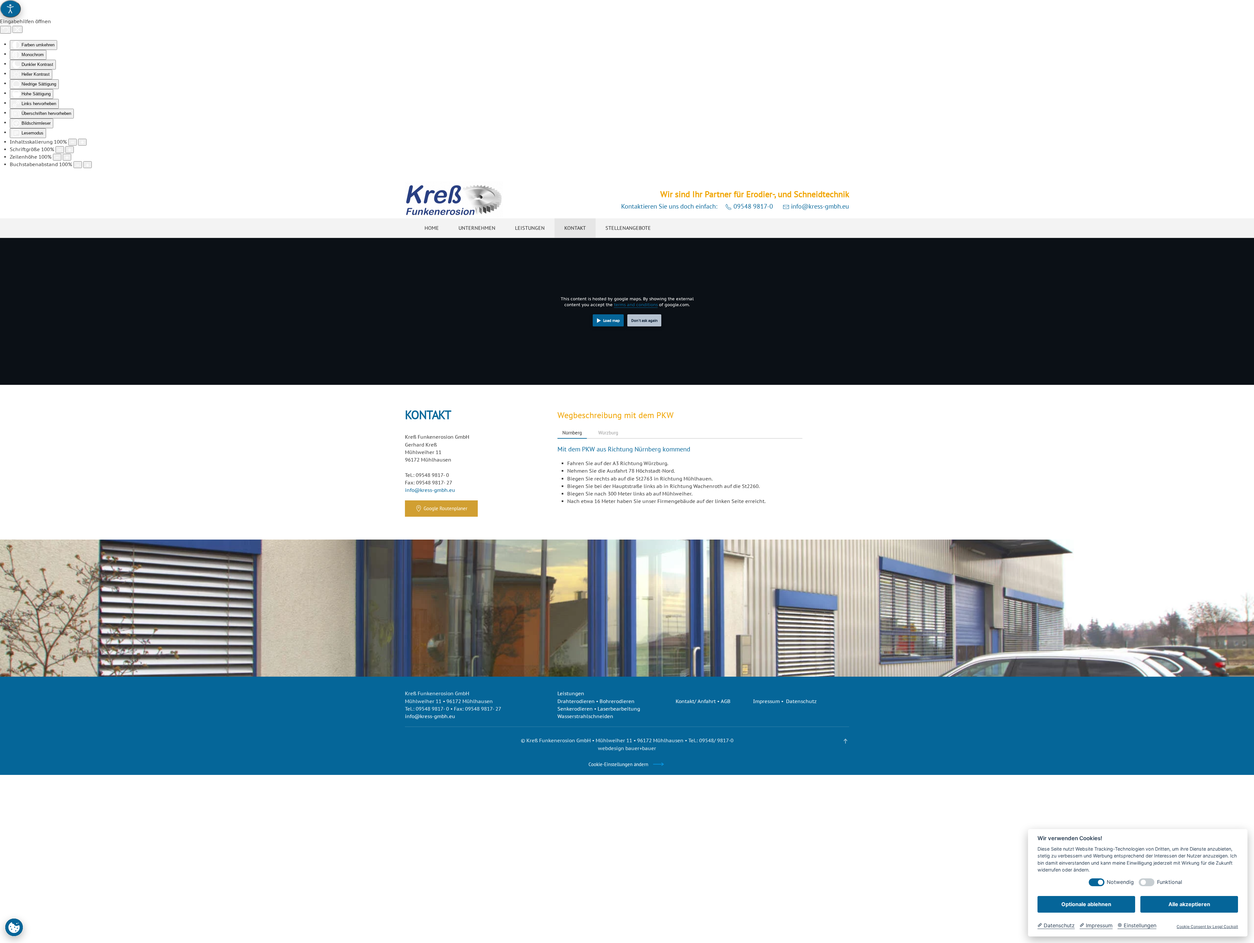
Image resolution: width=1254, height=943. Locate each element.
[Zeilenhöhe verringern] (57, 157)
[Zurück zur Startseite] (454, 199)
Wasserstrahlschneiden (585, 716)
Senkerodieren (575, 709)
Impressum (766, 701)
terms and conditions (636, 304)
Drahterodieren (576, 701)
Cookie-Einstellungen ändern (618, 764)
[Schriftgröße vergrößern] (69, 149)
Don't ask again (644, 320)
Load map (611, 320)
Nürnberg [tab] (572, 433)
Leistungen (570, 693)
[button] (845, 741)
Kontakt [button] (575, 228)
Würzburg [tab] (608, 433)
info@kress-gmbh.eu (819, 206)
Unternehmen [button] (476, 228)
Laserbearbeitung (619, 709)
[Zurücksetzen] (5, 30)
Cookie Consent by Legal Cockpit (1207, 926)
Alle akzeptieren (1189, 904)
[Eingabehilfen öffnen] (10, 9)
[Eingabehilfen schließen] (17, 29)
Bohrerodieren (617, 701)
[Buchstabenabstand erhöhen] (87, 164)
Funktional (1169, 882)
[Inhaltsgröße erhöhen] (82, 142)
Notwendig (1120, 882)
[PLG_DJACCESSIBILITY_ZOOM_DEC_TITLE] (72, 142)
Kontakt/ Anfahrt (696, 701)
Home (432, 228)
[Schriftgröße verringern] (60, 149)
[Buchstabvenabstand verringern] (77, 164)
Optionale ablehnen (1086, 904)
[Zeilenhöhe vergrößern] (67, 157)
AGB (726, 701)
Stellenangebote (628, 228)
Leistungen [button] (530, 228)
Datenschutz (801, 701)
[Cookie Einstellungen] (14, 927)
